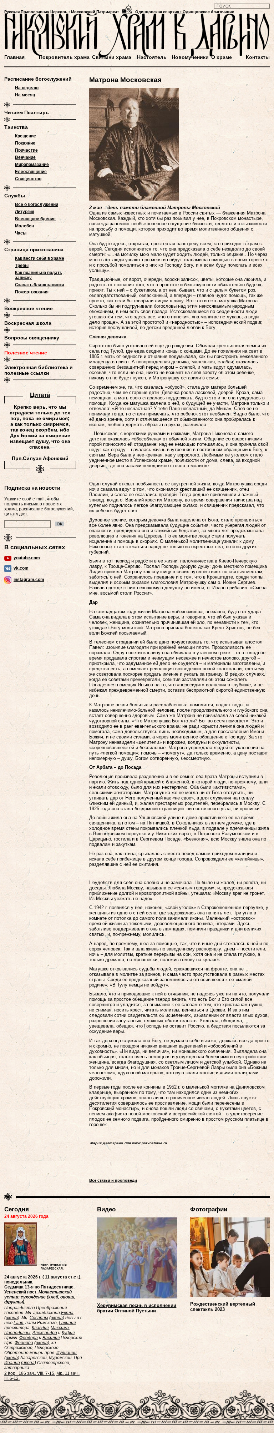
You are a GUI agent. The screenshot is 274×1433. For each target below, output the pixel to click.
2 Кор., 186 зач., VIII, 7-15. (29, 1373)
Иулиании (66, 1352)
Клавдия (40, 1327)
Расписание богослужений (38, 79)
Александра (44, 1332)
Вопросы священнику (31, 337)
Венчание (25, 157)
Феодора (28, 1337)
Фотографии (208, 1209)
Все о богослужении (36, 204)
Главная (14, 57)
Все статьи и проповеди (113, 1180)
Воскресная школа (27, 323)
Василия (51, 1337)
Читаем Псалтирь (26, 112)
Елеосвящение (31, 171)
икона (12, 1317)
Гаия (18, 1322)
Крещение (25, 135)
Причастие (26, 150)
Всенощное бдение (35, 218)
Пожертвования (32, 291)
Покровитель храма (64, 57)
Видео (106, 1209)
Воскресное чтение (28, 308)
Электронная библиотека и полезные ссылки (38, 370)
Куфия (68, 1332)
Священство (28, 178)
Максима (60, 1327)
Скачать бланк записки (39, 284)
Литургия (24, 211)
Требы (22, 265)
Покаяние (25, 143)
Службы (14, 195)
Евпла (67, 1312)
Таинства (16, 127)
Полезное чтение (25, 352)
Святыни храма (111, 57)
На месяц (25, 94)
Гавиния (67, 1322)
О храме (221, 57)
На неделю (27, 87)
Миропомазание (32, 164)
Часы (20, 233)
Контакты (258, 57)
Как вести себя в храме (39, 258)
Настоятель (152, 57)
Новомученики (190, 57)
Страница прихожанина (34, 249)
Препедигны (17, 1332)
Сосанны (39, 1317)
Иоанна (12, 1362)
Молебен (24, 225)
